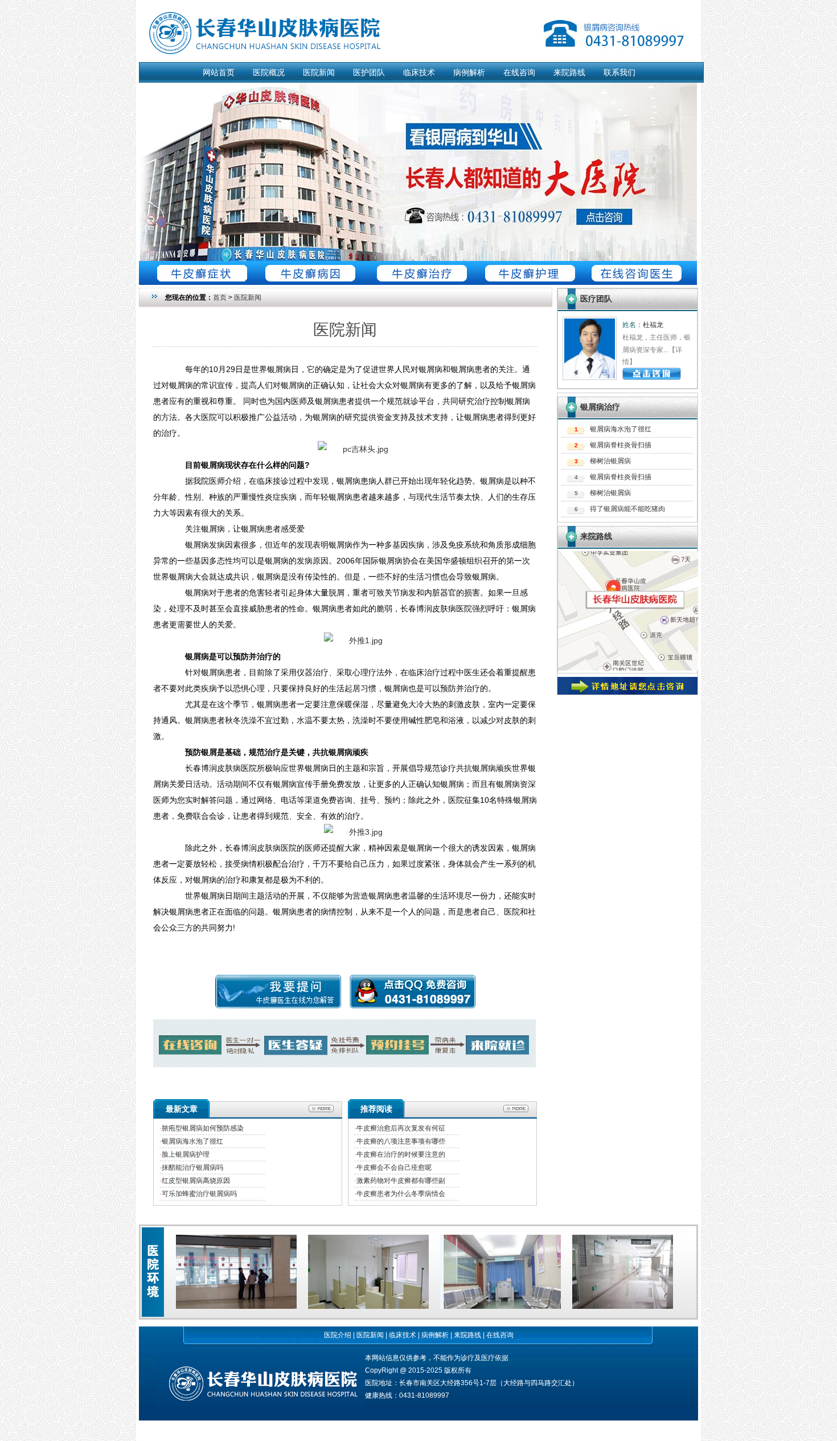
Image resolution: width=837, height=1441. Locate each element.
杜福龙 (653, 325)
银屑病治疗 (600, 406)
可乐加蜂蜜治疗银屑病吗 (199, 1194)
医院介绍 (337, 1335)
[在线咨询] (418, 259)
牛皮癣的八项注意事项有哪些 (400, 1141)
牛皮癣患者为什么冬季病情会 (400, 1194)
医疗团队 (596, 298)
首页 (220, 297)
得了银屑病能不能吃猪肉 (627, 509)
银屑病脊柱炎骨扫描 (620, 445)
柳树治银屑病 (610, 461)
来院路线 (569, 72)
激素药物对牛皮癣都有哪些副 (400, 1181)
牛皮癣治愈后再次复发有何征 (400, 1128)
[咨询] (353, 449)
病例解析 (469, 72)
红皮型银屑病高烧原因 (196, 1181)
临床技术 (419, 72)
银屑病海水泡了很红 (192, 1141)
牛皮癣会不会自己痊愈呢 (394, 1167)
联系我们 (619, 72)
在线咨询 (519, 72)
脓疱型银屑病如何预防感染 (203, 1128)
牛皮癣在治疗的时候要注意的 (400, 1154)
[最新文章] (325, 1105)
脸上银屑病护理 (186, 1154)
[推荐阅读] (520, 1105)
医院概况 (269, 72)
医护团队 (369, 72)
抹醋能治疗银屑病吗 (192, 1167)
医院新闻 (319, 72)
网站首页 (219, 72)
